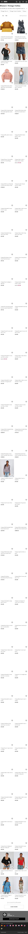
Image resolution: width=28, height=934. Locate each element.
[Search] (16, 1)
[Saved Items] (23, 1)
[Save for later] (12, 33)
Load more (14, 906)
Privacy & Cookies (21, 932)
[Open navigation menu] (2, 1)
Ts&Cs (26, 932)
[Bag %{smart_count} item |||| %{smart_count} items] (26, 1)
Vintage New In (4, 11)
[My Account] (19, 1)
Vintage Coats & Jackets (15, 11)
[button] (1, 925)
